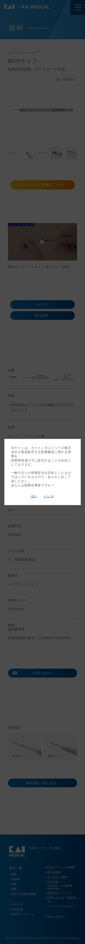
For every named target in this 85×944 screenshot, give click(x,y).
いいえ (49, 496)
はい (34, 496)
